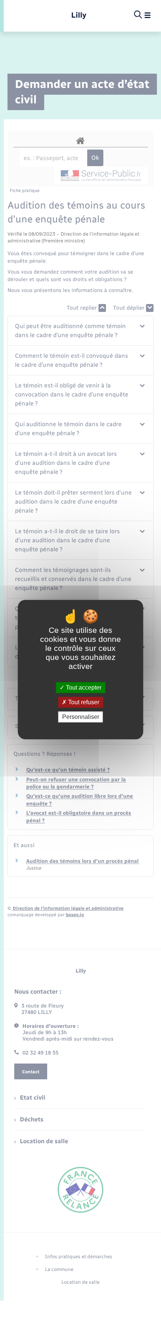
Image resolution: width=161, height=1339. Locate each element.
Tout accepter (82, 687)
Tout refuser (83, 702)
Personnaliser (80, 717)
